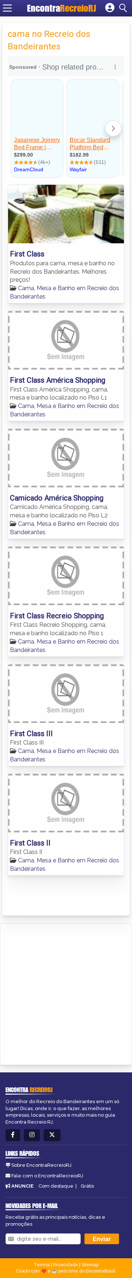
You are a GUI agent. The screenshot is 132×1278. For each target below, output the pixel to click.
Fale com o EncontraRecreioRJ (47, 1175)
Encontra (61, 8)
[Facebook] (13, 1135)
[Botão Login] (109, 8)
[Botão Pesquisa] (124, 8)
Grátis (87, 1186)
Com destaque (55, 1186)
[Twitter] (52, 1135)
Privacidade (65, 1264)
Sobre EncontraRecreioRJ (41, 1165)
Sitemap (90, 1264)
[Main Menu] (7, 8)
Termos (42, 1264)
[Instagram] (32, 1135)
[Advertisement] (66, 993)
